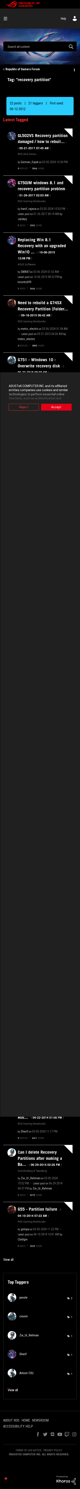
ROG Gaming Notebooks (32, 201)
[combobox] (40, 46)
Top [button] (6, 1478)
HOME (26, 1420)
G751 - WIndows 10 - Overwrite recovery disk (41, 365)
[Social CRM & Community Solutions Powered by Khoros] (66, 1480)
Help (63, 18)
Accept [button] (56, 407)
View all (8, 1260)
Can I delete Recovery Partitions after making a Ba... (40, 1158)
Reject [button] (23, 407)
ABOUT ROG (11, 1420)
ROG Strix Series (27, 154)
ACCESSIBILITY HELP (18, 1426)
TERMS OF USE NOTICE (28, 1450)
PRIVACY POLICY (53, 1450)
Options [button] (74, 69)
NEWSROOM (40, 1420)
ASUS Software (27, 264)
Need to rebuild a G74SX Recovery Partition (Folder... (43, 308)
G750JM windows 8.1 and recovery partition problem (42, 188)
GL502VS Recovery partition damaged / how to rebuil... (43, 141)
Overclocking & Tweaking (32, 1170)
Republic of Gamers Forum (23, 69)
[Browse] (7, 18)
